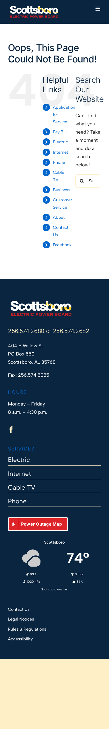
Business (61, 189)
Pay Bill (60, 131)
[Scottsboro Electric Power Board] (41, 303)
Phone (59, 162)
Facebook (62, 244)
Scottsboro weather (54, 589)
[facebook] (11, 429)
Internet (60, 152)
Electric (60, 141)
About (59, 217)
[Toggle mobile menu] (98, 8)
